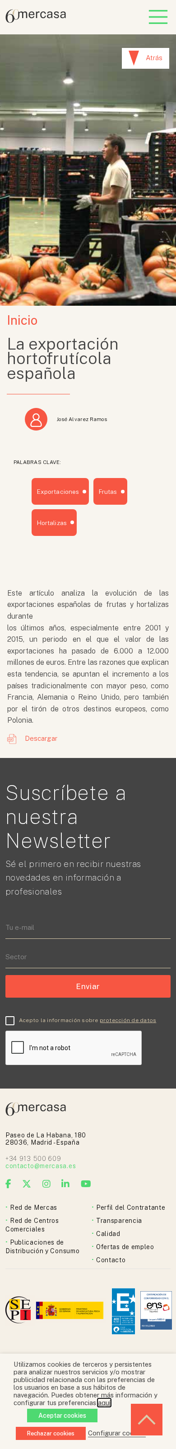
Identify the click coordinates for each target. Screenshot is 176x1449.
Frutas (108, 491)
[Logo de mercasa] (20, 1311)
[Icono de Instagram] (46, 1184)
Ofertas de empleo (125, 1246)
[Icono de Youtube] (86, 1184)
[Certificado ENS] (156, 1311)
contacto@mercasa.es (40, 1166)
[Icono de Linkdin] (65, 1184)
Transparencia (119, 1220)
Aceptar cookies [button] (62, 1415)
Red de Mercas (33, 1207)
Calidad (108, 1233)
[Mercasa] (35, 20)
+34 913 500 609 (33, 1158)
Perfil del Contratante (130, 1207)
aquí (104, 1402)
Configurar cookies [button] (117, 1433)
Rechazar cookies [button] (50, 1433)
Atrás (154, 58)
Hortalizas (52, 522)
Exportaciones (58, 491)
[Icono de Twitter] (27, 1184)
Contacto (111, 1260)
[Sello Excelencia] (123, 1311)
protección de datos (128, 1020)
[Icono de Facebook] (8, 1184)
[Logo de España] (71, 1311)
